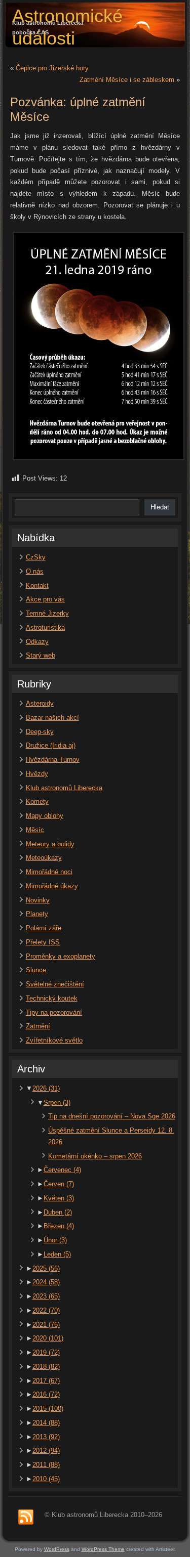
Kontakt (37, 585)
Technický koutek (52, 998)
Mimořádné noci (49, 872)
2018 (46, 1366)
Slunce (36, 970)
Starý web (40, 655)
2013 (46, 1437)
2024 (46, 1282)
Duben (58, 1212)
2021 (46, 1324)
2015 (47, 1408)
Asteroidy (40, 703)
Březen (59, 1226)
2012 (46, 1450)
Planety (37, 914)
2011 (46, 1464)
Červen (59, 1184)
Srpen (57, 1102)
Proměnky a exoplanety (60, 956)
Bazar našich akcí (52, 717)
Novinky (38, 900)
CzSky (36, 557)
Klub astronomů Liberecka (64, 788)
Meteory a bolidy (50, 844)
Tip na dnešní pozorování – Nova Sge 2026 (111, 1116)
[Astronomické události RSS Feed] (26, 1517)
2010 (46, 1479)
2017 (46, 1381)
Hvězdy (37, 773)
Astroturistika (45, 627)
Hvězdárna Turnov (53, 759)
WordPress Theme (103, 1549)
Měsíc (35, 830)
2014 (46, 1422)
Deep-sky (40, 732)
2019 (46, 1352)
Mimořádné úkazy (52, 886)
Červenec (62, 1170)
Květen (59, 1198)
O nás (35, 571)
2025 (46, 1268)
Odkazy (37, 641)
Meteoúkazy (44, 857)
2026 (46, 1088)
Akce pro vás (45, 599)
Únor (55, 1240)
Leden (57, 1254)
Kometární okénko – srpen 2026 (95, 1156)
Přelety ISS (43, 942)
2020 (47, 1338)
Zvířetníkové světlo (54, 1040)
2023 (46, 1296)
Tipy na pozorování (54, 1012)
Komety (37, 801)
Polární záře (43, 928)
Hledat (159, 507)
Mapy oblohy (44, 815)
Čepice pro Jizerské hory (52, 68)
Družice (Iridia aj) (50, 745)
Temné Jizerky (47, 613)
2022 (46, 1310)
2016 (46, 1394)
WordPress (56, 1549)
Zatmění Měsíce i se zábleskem (127, 79)
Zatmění (38, 1026)
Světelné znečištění (55, 984)
